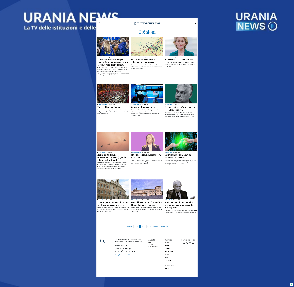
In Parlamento (169, 266)
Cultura (167, 248)
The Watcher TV (152, 246)
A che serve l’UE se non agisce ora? (181, 59)
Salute (167, 257)
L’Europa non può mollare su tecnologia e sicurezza (178, 156)
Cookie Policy (127, 255)
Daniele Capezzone (136, 57)
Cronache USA (169, 271)
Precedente (129, 227)
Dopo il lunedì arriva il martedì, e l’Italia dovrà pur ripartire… (146, 203)
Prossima (155, 227)
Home (149, 242)
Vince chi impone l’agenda (109, 107)
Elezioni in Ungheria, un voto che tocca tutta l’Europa (180, 108)
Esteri (167, 254)
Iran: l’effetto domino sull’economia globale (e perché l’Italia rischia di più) (111, 157)
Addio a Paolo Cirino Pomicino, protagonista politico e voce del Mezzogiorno (179, 205)
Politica (167, 245)
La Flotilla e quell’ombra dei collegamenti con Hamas (144, 60)
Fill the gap (168, 263)
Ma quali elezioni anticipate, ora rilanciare (146, 156)
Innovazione (169, 251)
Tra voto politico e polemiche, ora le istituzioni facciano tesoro (112, 203)
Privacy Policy (119, 255)
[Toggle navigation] (99, 23)
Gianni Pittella (102, 57)
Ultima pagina (164, 227)
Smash (167, 268)
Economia (168, 243)
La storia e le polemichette (143, 107)
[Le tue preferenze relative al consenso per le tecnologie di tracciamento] (291, 284)
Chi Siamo (151, 244)
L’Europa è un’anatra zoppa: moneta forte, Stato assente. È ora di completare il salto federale (112, 62)
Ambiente (168, 260)
